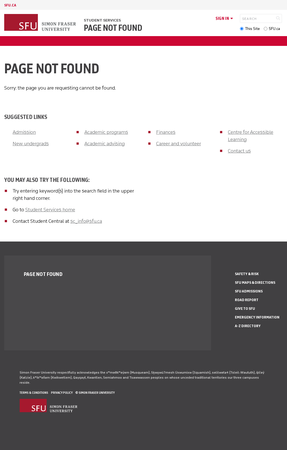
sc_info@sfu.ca (86, 221)
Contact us (239, 151)
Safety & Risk (247, 273)
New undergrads (31, 143)
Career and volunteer (178, 143)
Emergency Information (257, 317)
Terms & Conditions (34, 393)
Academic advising (104, 143)
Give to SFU (245, 308)
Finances (165, 132)
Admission (24, 132)
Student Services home (50, 210)
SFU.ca (274, 28)
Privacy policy (62, 393)
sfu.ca (10, 5)
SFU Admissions (249, 291)
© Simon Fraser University (95, 393)
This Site (252, 28)
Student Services (102, 20)
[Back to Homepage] (40, 23)
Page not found (113, 28)
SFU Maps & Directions (255, 282)
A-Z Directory (248, 326)
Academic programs (106, 132)
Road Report (246, 299)
